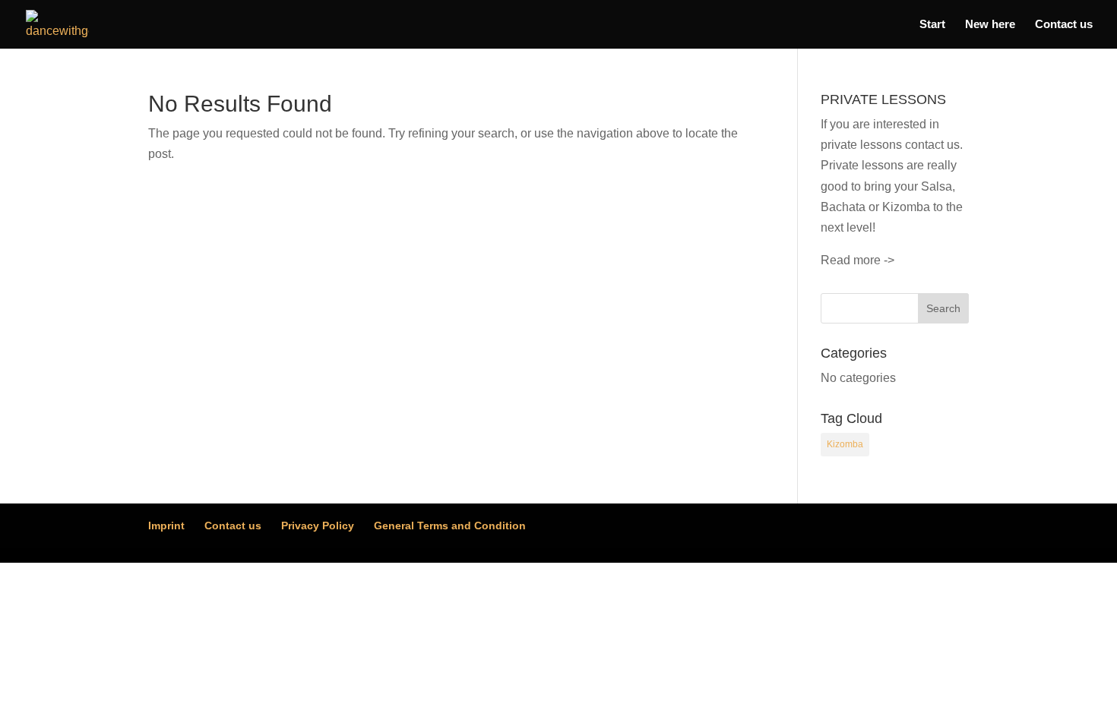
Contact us (1064, 24)
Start (932, 24)
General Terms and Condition (450, 525)
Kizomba (845, 444)
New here (990, 24)
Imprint (166, 525)
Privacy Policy (317, 525)
